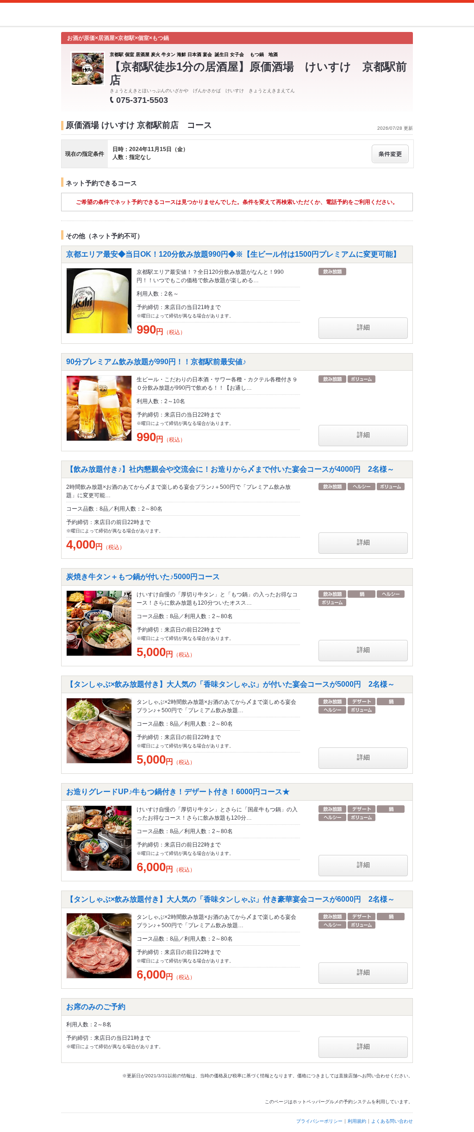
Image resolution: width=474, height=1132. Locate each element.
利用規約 (357, 1121)
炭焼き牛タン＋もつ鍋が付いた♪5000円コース (143, 577)
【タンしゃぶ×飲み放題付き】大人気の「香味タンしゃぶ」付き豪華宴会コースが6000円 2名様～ (230, 899)
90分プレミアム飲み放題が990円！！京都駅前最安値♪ (156, 362)
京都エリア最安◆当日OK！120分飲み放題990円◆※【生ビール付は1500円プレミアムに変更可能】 (233, 254)
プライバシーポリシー (319, 1121)
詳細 (363, 327)
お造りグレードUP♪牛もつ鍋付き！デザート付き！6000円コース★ (178, 792)
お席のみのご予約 (95, 1007)
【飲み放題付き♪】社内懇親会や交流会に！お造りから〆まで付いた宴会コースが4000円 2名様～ (230, 469)
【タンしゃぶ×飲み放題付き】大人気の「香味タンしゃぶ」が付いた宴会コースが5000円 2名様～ (230, 684)
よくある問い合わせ (392, 1121)
